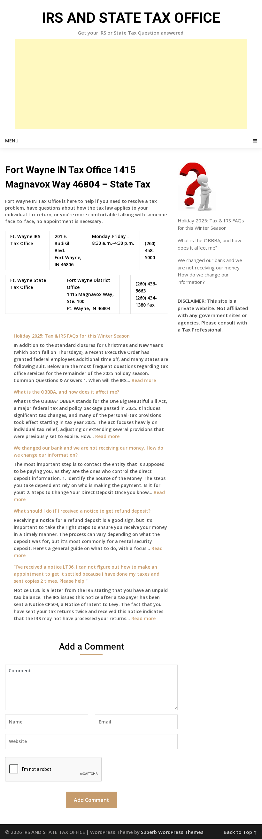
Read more (144, 380)
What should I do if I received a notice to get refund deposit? (82, 511)
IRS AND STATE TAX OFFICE (131, 18)
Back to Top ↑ (240, 832)
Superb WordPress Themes (172, 832)
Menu (12, 141)
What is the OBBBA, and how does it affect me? (66, 392)
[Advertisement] (131, 84)
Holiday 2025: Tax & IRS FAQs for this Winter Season (72, 336)
